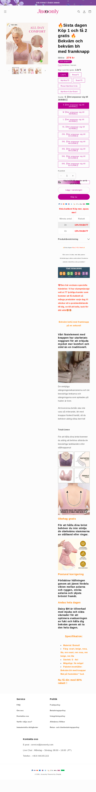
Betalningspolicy (58, 710)
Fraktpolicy (55, 705)
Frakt (60, 65)
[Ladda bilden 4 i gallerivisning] (38, 70)
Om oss (20, 710)
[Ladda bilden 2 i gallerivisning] (23, 70)
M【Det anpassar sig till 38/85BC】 (73, 113)
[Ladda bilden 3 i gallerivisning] (31, 70)
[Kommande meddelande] (91, 2)
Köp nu (74, 197)
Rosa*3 (75, 75)
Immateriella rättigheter (27, 727)
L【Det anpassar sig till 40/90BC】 (73, 120)
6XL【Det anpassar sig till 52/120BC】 (73, 164)
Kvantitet (61, 171)
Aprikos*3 (65, 80)
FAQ (18, 705)
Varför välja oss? (24, 722)
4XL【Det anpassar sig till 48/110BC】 (73, 150)
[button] (5, 11)
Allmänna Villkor (57, 722)
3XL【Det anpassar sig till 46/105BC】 (73, 142)
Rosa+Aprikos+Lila (69, 86)
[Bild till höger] (45, 70)
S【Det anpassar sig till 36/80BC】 (73, 105)
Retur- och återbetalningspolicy (64, 727)
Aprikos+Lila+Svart (69, 92)
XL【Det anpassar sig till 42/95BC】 (73, 128)
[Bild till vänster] (9, 70)
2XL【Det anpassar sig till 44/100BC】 (73, 135)
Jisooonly (43, 774)
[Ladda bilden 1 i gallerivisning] (15, 70)
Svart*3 (79, 80)
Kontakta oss (23, 716)
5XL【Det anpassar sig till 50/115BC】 (73, 157)
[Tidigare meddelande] (5, 2)
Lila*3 (63, 75)
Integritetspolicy (57, 716)
